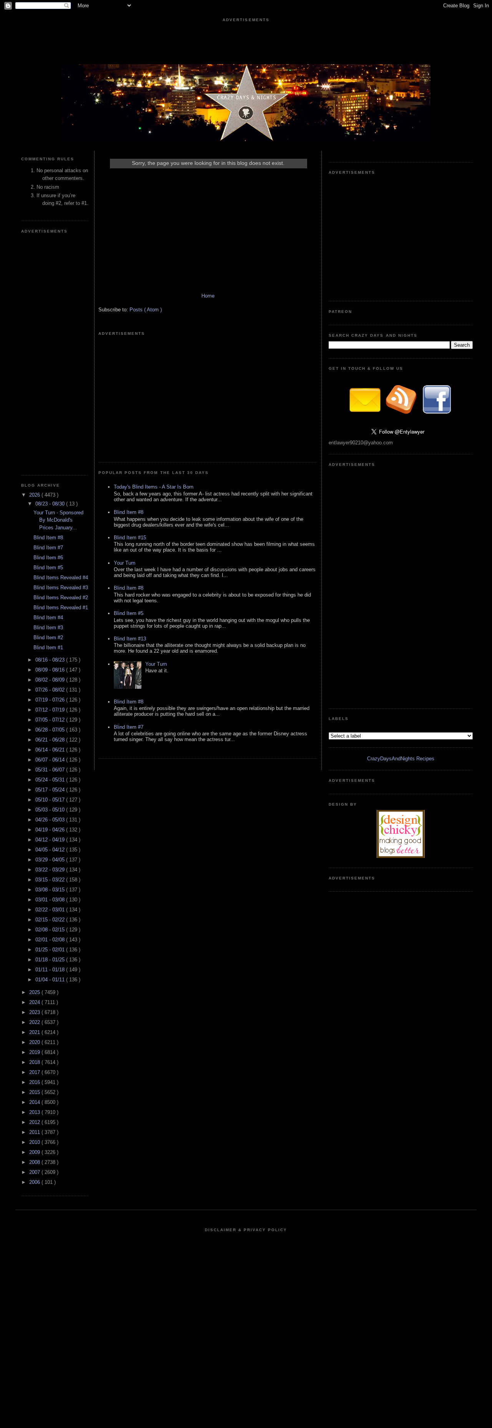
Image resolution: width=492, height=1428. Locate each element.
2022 (35, 1022)
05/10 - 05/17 (50, 800)
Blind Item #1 (48, 647)
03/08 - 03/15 (50, 890)
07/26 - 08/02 (50, 690)
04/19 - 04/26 (50, 830)
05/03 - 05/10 (50, 810)
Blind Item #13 (130, 639)
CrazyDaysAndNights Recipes (400, 758)
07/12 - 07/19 (50, 710)
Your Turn (124, 563)
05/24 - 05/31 (50, 780)
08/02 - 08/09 (50, 680)
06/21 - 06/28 (50, 740)
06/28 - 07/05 (50, 730)
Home (207, 296)
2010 (35, 1142)
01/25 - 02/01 (50, 950)
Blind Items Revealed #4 (60, 577)
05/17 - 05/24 (50, 790)
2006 (35, 1182)
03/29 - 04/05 (50, 860)
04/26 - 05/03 (50, 820)
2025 (35, 992)
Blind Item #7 (48, 547)
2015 (35, 1092)
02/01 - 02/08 (50, 940)
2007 (35, 1172)
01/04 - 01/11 (50, 979)
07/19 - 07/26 (50, 700)
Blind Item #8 (48, 537)
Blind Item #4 (48, 617)
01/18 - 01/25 (50, 960)
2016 (35, 1082)
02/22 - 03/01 (50, 910)
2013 (35, 1112)
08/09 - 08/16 (50, 670)
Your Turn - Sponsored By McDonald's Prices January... (58, 520)
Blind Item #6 (48, 557)
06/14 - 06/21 (50, 750)
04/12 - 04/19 (50, 840)
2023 (35, 1012)
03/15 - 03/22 (50, 880)
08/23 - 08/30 (50, 504)
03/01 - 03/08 (50, 900)
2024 (35, 1002)
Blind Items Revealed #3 (60, 587)
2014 (35, 1102)
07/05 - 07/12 (50, 720)
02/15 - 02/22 (50, 920)
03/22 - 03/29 (50, 870)
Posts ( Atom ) (146, 310)
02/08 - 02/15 (50, 930)
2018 (35, 1062)
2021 (35, 1032)
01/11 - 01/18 (50, 970)
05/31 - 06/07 (50, 770)
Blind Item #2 (48, 637)
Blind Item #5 (48, 567)
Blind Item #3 (48, 627)
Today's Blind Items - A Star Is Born (153, 487)
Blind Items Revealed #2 (60, 597)
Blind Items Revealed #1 (60, 607)
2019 (35, 1052)
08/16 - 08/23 (50, 660)
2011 (35, 1132)
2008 (35, 1162)
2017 (35, 1072)
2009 (35, 1152)
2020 (35, 1042)
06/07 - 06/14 (50, 760)
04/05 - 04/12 (50, 850)
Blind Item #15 (130, 537)
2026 (35, 495)
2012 (35, 1122)
